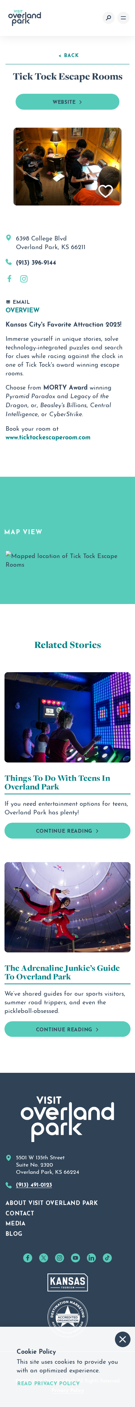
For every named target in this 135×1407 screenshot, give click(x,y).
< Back (68, 54)
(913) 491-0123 (34, 1184)
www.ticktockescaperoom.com (48, 436)
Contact (20, 1212)
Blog (14, 1233)
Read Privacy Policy (48, 1382)
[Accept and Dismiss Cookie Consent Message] (122, 1339)
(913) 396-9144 (36, 261)
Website (64, 101)
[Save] (106, 191)
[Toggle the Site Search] (108, 18)
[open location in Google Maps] (67, 558)
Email (21, 301)
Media (16, 1222)
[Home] (24, 18)
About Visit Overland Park (52, 1202)
